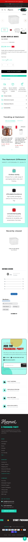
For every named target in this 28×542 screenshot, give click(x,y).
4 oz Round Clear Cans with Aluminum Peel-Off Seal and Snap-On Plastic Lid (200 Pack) (20, 140)
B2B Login (3, 494)
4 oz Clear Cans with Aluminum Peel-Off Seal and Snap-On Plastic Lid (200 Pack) (7, 140)
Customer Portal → (5, 473)
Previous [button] (2, 20)
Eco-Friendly (4, 452)
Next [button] (25, 20)
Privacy (5, 534)
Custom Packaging (6, 487)
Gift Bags (3, 443)
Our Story (3, 480)
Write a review (14, 294)
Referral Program (5, 485)
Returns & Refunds (5, 469)
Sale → (3, 455)
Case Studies (4, 492)
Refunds (13, 534)
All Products (4, 441)
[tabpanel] (14, 315)
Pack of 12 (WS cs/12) (7, 60)
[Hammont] (14, 421)
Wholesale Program (6, 483)
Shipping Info (4, 466)
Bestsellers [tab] (20, 120)
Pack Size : (3, 57)
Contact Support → (9, 510)
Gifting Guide (4, 489)
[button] (14, 279)
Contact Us (4, 462)
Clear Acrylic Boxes (14, 248)
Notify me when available (14, 71)
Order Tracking (4, 464)
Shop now (20, 1)
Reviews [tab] (6, 299)
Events (3, 450)
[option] (14, 20)
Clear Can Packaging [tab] (10, 120)
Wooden (3, 448)
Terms (9, 534)
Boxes (2, 446)
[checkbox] (5, 309)
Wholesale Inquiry (5, 471)
